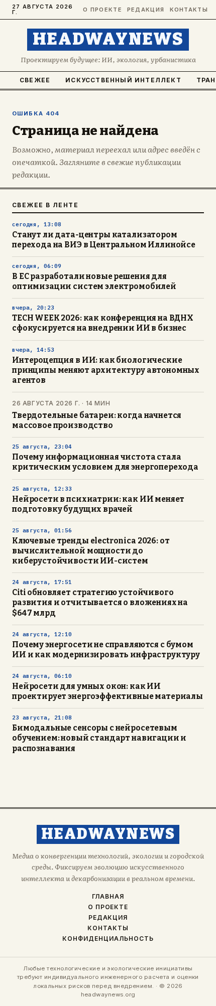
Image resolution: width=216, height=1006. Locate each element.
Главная (108, 897)
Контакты (187, 10)
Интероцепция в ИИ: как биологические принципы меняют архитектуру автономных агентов (105, 370)
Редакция (144, 10)
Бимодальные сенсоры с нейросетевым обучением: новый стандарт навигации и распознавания (99, 738)
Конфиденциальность (107, 939)
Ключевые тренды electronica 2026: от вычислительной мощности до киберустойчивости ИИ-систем (90, 550)
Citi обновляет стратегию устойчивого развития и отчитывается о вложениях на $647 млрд (100, 602)
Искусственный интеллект (123, 80)
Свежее (35, 80)
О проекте (100, 10)
